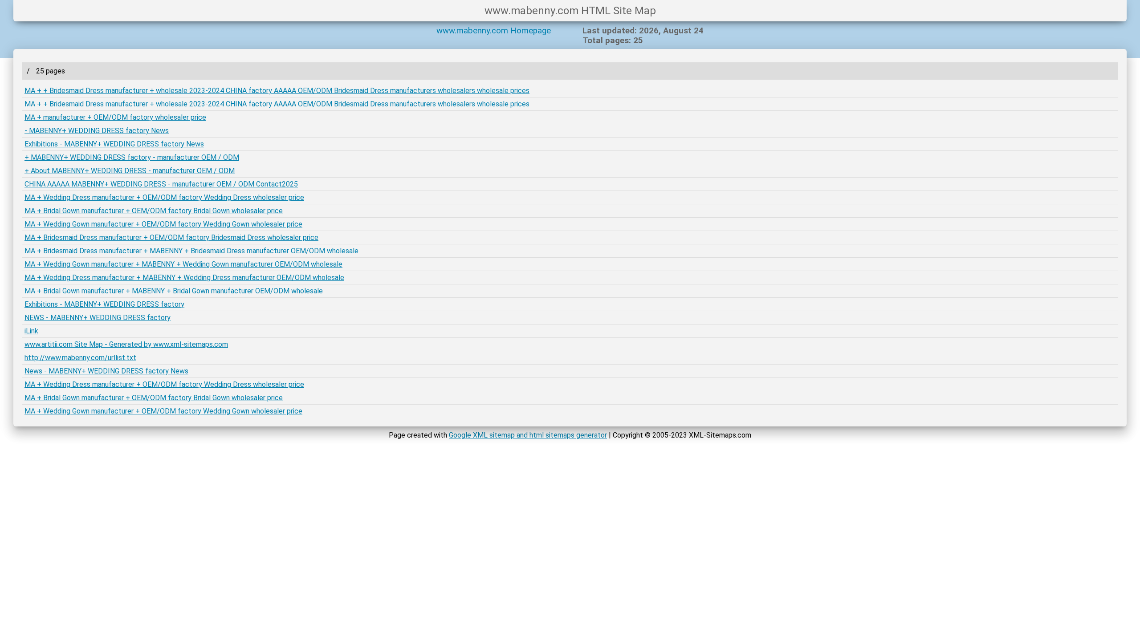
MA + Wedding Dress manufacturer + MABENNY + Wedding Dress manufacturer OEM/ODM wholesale (184, 277)
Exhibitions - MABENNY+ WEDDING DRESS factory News (114, 144)
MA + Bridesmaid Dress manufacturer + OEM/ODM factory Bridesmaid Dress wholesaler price (171, 237)
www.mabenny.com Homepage (493, 31)
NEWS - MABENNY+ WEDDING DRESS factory (97, 317)
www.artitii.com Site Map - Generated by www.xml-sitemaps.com (126, 344)
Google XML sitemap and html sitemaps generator (528, 435)
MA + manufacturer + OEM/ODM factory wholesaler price (115, 117)
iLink (31, 331)
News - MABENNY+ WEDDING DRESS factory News (106, 371)
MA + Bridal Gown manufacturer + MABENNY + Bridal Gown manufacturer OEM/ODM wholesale (173, 291)
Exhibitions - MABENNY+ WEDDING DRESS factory (104, 304)
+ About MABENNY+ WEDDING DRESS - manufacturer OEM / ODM (129, 170)
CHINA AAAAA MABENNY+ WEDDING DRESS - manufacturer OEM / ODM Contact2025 (161, 184)
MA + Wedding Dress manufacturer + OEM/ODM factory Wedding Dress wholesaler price (164, 197)
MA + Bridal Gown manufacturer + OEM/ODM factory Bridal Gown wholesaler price (153, 211)
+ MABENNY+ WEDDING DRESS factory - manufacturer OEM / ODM (131, 157)
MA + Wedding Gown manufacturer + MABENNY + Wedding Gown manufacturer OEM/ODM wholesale (183, 264)
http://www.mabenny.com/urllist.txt (80, 357)
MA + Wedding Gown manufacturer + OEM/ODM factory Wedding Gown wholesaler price (163, 224)
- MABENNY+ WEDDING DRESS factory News (96, 130)
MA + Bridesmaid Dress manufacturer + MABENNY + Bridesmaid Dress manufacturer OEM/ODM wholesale (191, 251)
